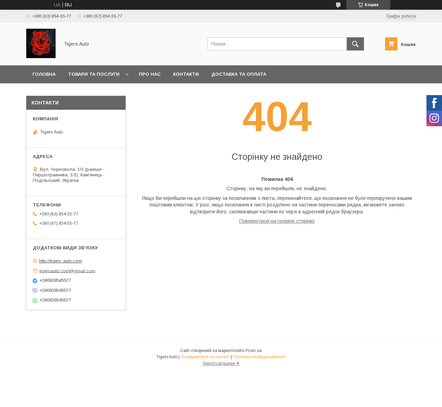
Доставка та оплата (238, 74)
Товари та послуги (93, 74)
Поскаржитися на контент (205, 356)
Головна (44, 74)
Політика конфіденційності (259, 356)
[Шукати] (355, 43)
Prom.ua (254, 350)
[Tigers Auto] (41, 56)
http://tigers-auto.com (60, 260)
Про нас (150, 74)
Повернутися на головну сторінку (277, 221)
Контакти (186, 74)
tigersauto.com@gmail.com (67, 270)
